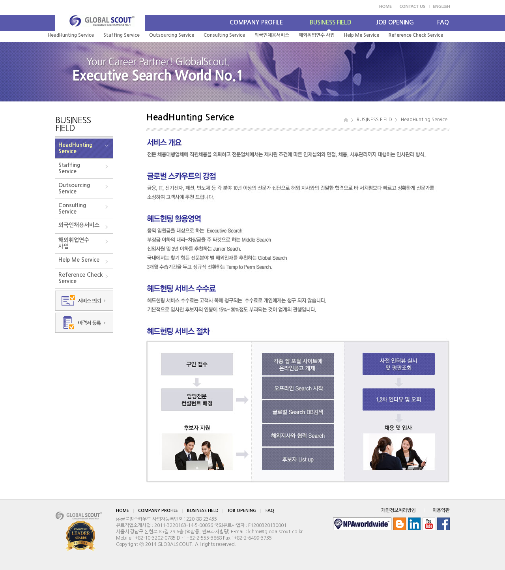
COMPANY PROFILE (256, 22)
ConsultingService (72, 208)
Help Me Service (361, 35)
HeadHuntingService (75, 148)
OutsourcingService (74, 188)
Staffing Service (121, 35)
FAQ (443, 22)
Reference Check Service (416, 35)
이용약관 (441, 510)
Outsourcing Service (171, 35)
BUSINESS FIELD (331, 22)
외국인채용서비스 (271, 35)
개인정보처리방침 (398, 510)
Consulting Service (224, 35)
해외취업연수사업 (73, 243)
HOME (122, 510)
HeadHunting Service (71, 35)
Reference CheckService (80, 278)
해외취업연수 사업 (317, 35)
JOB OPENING (395, 22)
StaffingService (69, 168)
